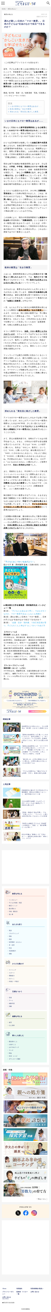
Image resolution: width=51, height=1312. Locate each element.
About (4, 1288)
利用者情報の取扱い (37, 1288)
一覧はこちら (41, 1199)
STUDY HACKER (8, 1302)
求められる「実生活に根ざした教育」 (25, 112)
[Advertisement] (25, 866)
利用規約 (19, 1288)
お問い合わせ (35, 1291)
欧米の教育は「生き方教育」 (21, 109)
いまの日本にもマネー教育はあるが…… (26, 106)
